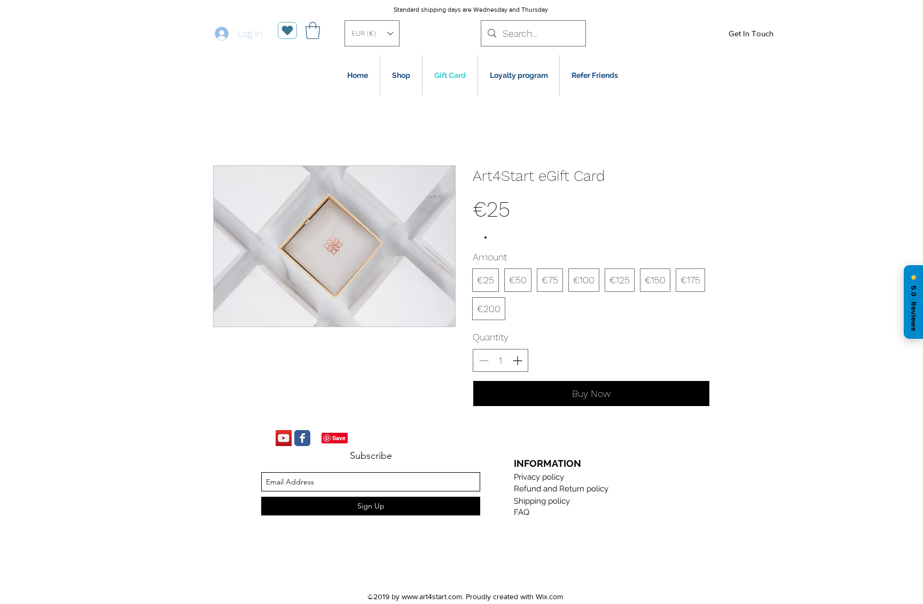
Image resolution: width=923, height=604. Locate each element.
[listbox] (372, 33)
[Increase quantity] (518, 360)
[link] (313, 30)
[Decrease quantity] (482, 360)
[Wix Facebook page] (302, 438)
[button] (372, 33)
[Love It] (287, 30)
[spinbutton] (500, 360)
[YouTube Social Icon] (284, 438)
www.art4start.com (432, 596)
